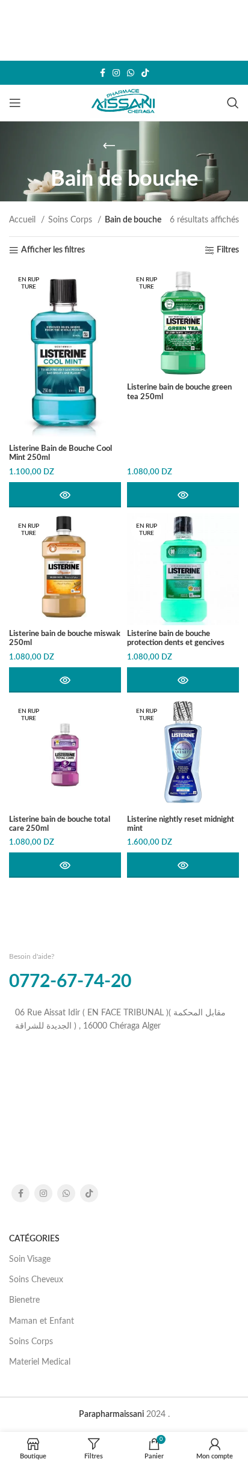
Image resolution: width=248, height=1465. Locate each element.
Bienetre (24, 1300)
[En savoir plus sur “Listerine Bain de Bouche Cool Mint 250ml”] (65, 494)
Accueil (23, 220)
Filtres (228, 250)
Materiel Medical (39, 1362)
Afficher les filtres (53, 250)
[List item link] (124, 1019)
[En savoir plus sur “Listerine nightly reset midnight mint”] (183, 865)
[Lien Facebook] (102, 73)
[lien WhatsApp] (130, 73)
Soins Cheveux (36, 1280)
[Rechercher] (233, 103)
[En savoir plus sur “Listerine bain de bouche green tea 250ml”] (183, 494)
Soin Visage (30, 1259)
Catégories (34, 1239)
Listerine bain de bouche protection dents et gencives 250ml (176, 642)
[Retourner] (109, 145)
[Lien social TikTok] (145, 73)
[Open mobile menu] (15, 103)
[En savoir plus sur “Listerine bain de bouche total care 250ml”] (65, 865)
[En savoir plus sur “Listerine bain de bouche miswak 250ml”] (65, 680)
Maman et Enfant (41, 1321)
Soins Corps (71, 220)
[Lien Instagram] (116, 73)
